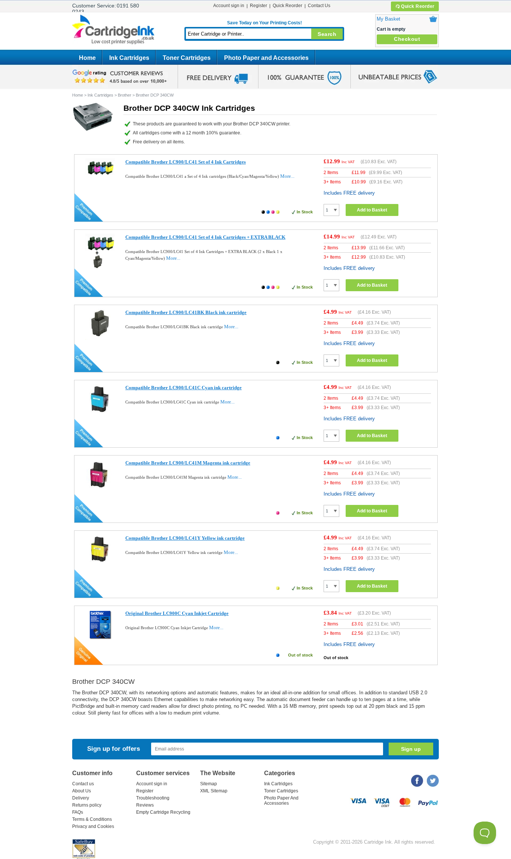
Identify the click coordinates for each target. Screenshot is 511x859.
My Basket (388, 19)
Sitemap (208, 783)
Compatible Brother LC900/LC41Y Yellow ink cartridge (185, 538)
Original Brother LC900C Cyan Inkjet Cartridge (177, 613)
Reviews (145, 805)
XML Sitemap (213, 790)
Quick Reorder (418, 6)
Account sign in (228, 5)
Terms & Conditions (92, 819)
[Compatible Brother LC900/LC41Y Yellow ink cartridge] (100, 564)
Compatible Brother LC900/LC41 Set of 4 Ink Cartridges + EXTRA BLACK (205, 237)
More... (287, 176)
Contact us (83, 783)
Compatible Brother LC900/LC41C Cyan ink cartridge (183, 387)
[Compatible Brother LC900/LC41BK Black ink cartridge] (100, 338)
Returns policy (86, 805)
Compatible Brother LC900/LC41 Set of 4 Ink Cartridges (185, 162)
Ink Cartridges (129, 58)
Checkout (407, 39)
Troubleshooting (152, 798)
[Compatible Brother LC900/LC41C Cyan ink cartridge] (100, 415)
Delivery (80, 798)
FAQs (77, 812)
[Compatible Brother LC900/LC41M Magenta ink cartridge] (100, 490)
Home (87, 58)
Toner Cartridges (187, 58)
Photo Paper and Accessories (266, 58)
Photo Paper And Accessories (281, 800)
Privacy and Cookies (93, 826)
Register (258, 5)
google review (120, 77)
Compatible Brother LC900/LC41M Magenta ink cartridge (187, 463)
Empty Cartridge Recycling (163, 812)
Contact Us (319, 5)
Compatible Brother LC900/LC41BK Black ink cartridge (186, 312)
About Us (81, 790)
